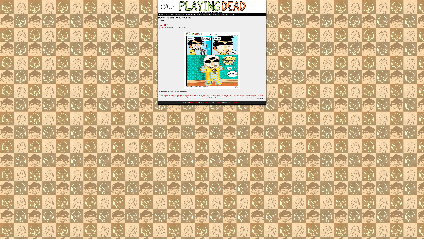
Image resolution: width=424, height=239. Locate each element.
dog (238, 95)
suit (217, 97)
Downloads (191, 15)
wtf (253, 97)
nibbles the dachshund (200, 97)
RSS (229, 102)
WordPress (208, 102)
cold (208, 95)
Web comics (229, 97)
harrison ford (255, 95)
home (261, 95)
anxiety (166, 95)
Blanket (182, 95)
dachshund (233, 95)
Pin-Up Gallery (177, 15)
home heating (163, 97)
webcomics (243, 97)
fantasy (242, 95)
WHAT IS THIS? (164, 15)
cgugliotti (163, 27)
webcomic (237, 97)
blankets (195, 95)
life (169, 97)
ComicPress (217, 102)
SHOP (232, 15)
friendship (248, 95)
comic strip (225, 95)
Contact (224, 15)
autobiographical (174, 95)
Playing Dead (212, 6)
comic (220, 95)
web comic (222, 97)
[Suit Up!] (212, 88)
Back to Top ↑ (234, 102)
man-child (184, 97)
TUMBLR (216, 15)
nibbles (190, 97)
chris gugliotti (202, 95)
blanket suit (188, 95)
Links (199, 15)
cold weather (214, 95)
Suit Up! (163, 25)
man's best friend (176, 97)
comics (166, 29)
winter (249, 97)
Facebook (207, 15)
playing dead (211, 97)
